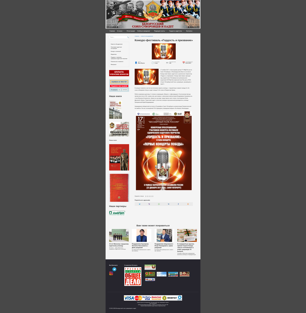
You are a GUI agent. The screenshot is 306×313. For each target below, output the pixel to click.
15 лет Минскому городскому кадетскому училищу (119, 244)
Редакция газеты (159, 31)
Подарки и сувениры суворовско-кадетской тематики (119, 58)
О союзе (119, 31)
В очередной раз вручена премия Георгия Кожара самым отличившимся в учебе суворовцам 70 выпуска (185, 247)
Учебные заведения (143, 31)
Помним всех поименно (117, 61)
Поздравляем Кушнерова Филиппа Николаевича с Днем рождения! (140, 245)
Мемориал (113, 64)
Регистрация (131, 31)
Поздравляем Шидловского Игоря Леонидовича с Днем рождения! (164, 245)
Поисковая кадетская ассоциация (116, 47)
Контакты (189, 31)
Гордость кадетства (175, 31)
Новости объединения (116, 44)
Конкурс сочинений (116, 51)
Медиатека (114, 54)
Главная (112, 31)
